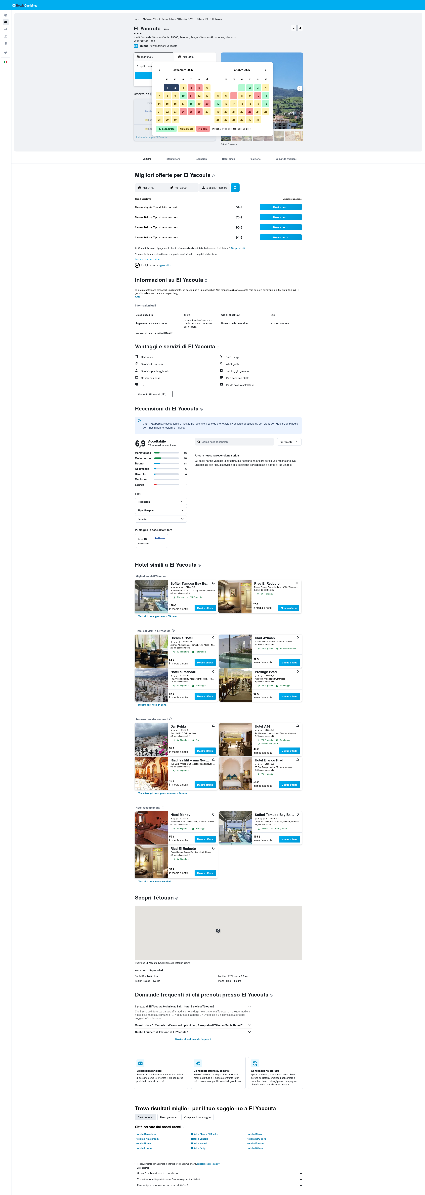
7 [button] (159, 96)
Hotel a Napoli (199, 1143)
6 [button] (207, 88)
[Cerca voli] (5, 15)
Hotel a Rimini (254, 1134)
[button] (5, 5)
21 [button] (159, 111)
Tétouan (200, 18)
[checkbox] (151, 541)
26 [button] (199, 111)
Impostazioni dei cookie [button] (147, 259)
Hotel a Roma (143, 1143)
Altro (137, 296)
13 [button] (207, 96)
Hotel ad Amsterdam (147, 1138)
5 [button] (199, 88)
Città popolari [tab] (145, 1117)
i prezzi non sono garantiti (208, 1163)
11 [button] (191, 96)
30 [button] (175, 119)
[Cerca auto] (5, 29)
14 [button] (159, 103)
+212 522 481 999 (144, 41)
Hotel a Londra (144, 1148)
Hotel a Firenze (255, 1143)
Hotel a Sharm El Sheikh (204, 1134)
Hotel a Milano (255, 1148)
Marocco (147, 18)
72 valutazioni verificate (163, 46)
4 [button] (191, 88)
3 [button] (183, 88)
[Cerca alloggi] (5, 22)
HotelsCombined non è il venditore (157, 1173)
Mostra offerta (205, 608)
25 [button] (191, 111)
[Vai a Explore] (5, 43)
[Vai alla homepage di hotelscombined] (25, 5)
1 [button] (167, 88)
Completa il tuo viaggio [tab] (197, 1117)
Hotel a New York (256, 1138)
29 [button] (167, 119)
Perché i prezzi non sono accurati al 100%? (162, 1185)
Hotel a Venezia (199, 1138)
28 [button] (159, 119)
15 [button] (167, 103)
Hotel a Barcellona (146, 1134)
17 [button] (183, 103)
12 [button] (199, 96)
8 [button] (167, 96)
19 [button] (199, 103)
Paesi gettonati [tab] (168, 1117)
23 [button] (175, 111)
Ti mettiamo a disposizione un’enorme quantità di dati (168, 1179)
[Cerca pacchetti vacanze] (5, 36)
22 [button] (167, 111)
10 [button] (183, 96)
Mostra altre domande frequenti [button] (193, 1039)
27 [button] (207, 111)
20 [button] (207, 103)
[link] (158, 616)
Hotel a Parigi (198, 1148)
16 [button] (175, 103)
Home (136, 18)
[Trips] (5, 52)
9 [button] (175, 96)
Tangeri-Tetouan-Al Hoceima (174, 18)
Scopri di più (238, 248)
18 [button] (191, 103)
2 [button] (175, 88)
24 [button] (183, 111)
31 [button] (257, 119)
